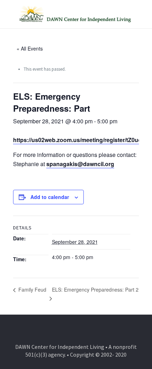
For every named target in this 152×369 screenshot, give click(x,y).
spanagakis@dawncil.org (80, 164)
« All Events (30, 48)
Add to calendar (49, 196)
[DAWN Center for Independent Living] (76, 14)
